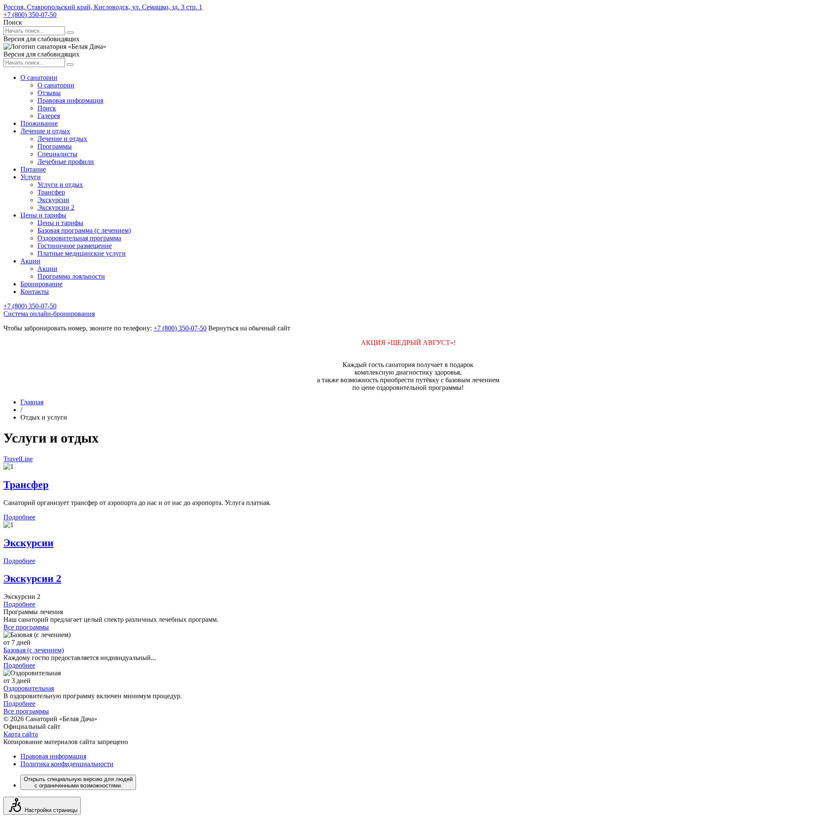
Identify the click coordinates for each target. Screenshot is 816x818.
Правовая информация (70, 100)
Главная (31, 402)
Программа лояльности (71, 276)
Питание (33, 169)
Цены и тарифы (43, 215)
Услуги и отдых (60, 184)
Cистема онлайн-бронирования (49, 313)
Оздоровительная (28, 688)
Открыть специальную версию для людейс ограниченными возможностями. (78, 782)
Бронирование (41, 284)
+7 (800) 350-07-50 (30, 14)
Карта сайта (20, 734)
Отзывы (49, 92)
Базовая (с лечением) (33, 650)
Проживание (39, 123)
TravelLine (18, 459)
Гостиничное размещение (74, 245)
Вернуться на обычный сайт (249, 328)
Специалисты (57, 154)
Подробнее (19, 517)
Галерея (48, 115)
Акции (30, 261)
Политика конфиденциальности (66, 763)
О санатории (38, 77)
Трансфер (51, 192)
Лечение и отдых (45, 131)
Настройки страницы (51, 810)
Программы (54, 146)
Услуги (30, 177)
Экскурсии (53, 199)
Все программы (26, 627)
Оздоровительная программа (79, 238)
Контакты (34, 291)
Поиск (46, 108)
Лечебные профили (65, 161)
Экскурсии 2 (55, 207)
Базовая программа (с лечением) (84, 230)
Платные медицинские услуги (81, 253)
